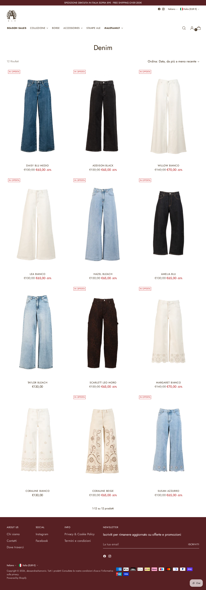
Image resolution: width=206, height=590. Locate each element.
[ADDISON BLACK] (103, 115)
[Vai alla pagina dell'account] (190, 28)
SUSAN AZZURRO (168, 491)
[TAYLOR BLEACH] (37, 332)
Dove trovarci (15, 547)
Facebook (42, 541)
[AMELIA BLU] (168, 223)
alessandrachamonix (36, 571)
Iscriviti (193, 544)
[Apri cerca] (184, 28)
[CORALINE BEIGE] (103, 440)
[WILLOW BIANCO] (168, 115)
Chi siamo (13, 534)
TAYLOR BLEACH (37, 382)
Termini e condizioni (78, 541)
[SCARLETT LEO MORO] (103, 332)
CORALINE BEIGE (103, 491)
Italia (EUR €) (190, 9)
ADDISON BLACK (103, 165)
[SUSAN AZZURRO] (168, 440)
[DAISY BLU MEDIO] (37, 115)
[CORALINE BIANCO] (37, 440)
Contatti (12, 541)
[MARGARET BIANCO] (168, 332)
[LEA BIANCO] (37, 223)
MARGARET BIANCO (168, 382)
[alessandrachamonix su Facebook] (159, 9)
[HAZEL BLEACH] (103, 223)
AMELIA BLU (168, 274)
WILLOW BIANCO (168, 165)
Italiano (171, 9)
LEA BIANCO (37, 274)
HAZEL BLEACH (103, 274)
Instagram (42, 534)
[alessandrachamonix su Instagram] (163, 9)
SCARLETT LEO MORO (103, 382)
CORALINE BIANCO (38, 491)
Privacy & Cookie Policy (79, 534)
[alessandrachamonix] (11, 15)
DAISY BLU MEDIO (37, 165)
